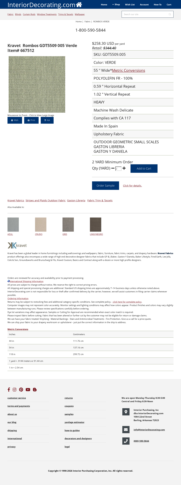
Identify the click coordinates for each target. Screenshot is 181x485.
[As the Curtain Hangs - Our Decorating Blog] (35, 390)
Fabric (10, 14)
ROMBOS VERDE (101, 21)
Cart (169, 4)
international (14, 438)
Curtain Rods (29, 14)
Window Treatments (47, 14)
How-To (157, 4)
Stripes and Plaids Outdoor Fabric (46, 200)
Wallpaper (80, 14)
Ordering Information (17, 298)
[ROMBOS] (37, 84)
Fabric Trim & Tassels (100, 200)
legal (67, 446)
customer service (16, 397)
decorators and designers (78, 438)
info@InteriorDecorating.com (149, 429)
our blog (11, 422)
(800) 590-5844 (141, 441)
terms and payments (18, 406)
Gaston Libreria (76, 200)
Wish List (130, 4)
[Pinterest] (21, 390)
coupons (69, 406)
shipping (12, 430)
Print (33, 120)
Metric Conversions (128, 70)
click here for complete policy (127, 301)
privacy (11, 446)
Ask (48, 120)
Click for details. (132, 185)
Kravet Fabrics (15, 200)
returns (69, 397)
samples (69, 414)
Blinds (18, 14)
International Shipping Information (26, 281)
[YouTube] (28, 390)
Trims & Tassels (65, 14)
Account (144, 4)
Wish (16, 120)
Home (104, 4)
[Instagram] (14, 390)
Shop (117, 4)
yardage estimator (74, 422)
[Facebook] (8, 390)
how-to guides (72, 430)
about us (12, 414)
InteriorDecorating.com (41, 4)
